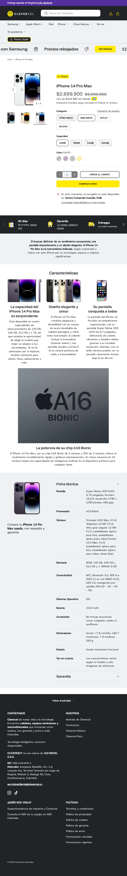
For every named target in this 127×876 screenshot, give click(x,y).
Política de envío (75, 831)
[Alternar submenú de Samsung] (20, 24)
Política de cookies (77, 820)
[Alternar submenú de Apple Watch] (43, 24)
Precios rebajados (55, 48)
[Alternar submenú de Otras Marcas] (91, 24)
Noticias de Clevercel (78, 719)
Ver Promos (98, 49)
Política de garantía (77, 825)
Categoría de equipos (108, 111)
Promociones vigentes (79, 842)
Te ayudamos (14, 31)
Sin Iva (100, 24)
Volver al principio (61, 700)
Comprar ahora (88, 184)
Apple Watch (33, 24)
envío (81, 102)
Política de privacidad (78, 814)
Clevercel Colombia (24, 862)
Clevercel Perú (74, 736)
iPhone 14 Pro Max (24, 59)
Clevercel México (76, 730)
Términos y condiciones (80, 808)
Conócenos (72, 725)
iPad (51, 24)
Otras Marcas (81, 24)
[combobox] (71, 13)
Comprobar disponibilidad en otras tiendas (83, 202)
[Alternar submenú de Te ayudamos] (24, 32)
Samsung (12, 24)
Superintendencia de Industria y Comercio (32, 808)
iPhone (62, 24)
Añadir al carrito (100, 174)
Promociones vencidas (79, 836)
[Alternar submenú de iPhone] (68, 24)
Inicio (9, 59)
